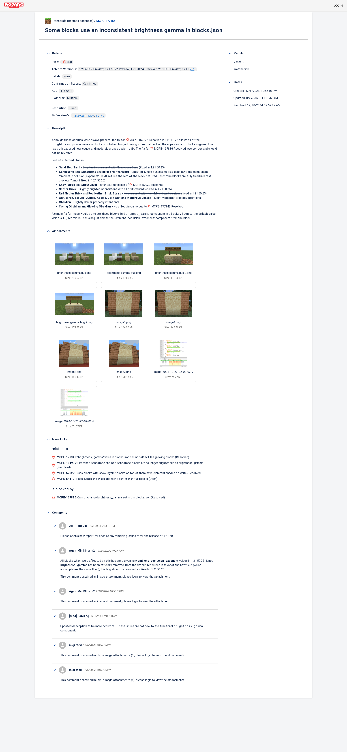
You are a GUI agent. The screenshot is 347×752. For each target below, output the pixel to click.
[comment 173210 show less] (55, 591)
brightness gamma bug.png (74, 273)
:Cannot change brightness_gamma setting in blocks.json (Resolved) (111, 497)
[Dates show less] (230, 82)
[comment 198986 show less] (55, 645)
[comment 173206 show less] (55, 670)
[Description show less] (48, 128)
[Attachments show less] (48, 231)
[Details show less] (48, 53)
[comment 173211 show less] (55, 550)
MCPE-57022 (141, 185)
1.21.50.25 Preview (83, 115)
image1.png (124, 322)
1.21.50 (100, 115)
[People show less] (230, 53)
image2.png (74, 372)
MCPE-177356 (105, 21)
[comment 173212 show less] (55, 526)
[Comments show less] (48, 512)
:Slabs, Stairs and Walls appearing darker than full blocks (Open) (107, 479)
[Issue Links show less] (48, 439)
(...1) (192, 69)
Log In (338, 5)
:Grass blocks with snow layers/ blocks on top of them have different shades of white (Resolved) (129, 473)
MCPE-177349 (161, 206)
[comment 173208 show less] (55, 616)
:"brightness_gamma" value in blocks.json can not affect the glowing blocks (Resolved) (123, 457)
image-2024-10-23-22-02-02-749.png (178, 372)
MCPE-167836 (139, 140)
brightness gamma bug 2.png (173, 273)
